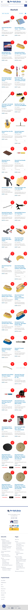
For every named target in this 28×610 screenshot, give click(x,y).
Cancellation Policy (20, 545)
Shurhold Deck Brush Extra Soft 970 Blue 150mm (7, 350)
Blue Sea (3, 590)
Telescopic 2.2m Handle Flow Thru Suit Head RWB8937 (7, 105)
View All (2, 599)
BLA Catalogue (5, 545)
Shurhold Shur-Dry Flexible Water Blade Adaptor (6, 239)
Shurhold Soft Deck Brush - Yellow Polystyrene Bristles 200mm (19, 297)
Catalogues (3, 539)
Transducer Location (6, 569)
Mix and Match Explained (7, 565)
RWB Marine (3, 582)
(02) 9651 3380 (14, 518)
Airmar (2, 558)
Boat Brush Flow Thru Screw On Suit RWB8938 (20, 105)
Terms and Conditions (20, 543)
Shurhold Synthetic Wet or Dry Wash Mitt (20, 188)
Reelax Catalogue (5, 540)
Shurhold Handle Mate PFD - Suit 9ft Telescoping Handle (20, 428)
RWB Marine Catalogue (7, 546)
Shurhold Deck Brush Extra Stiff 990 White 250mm (7, 79)
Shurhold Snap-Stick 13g (6, 28)
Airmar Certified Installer (21, 559)
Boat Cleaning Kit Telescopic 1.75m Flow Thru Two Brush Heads (20, 79)
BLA (2, 584)
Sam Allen (3, 580)
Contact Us (17, 552)
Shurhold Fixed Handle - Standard (20, 161)
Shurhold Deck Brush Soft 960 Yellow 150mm (7, 323)
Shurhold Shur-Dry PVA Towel (7, 132)
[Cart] (26, 2)
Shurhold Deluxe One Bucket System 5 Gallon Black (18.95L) (20, 402)
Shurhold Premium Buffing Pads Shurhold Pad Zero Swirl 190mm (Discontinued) (7, 486)
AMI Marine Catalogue (6, 542)
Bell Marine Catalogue (6, 543)
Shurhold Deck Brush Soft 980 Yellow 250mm (20, 53)
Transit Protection (20, 549)
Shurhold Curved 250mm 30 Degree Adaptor (7, 375)
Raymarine (3, 588)
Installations (3, 567)
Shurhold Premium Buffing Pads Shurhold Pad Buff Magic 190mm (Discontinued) (20, 486)
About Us (17, 539)
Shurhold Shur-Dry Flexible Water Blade (6, 53)
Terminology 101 (19, 566)
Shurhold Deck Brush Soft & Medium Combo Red (7, 428)
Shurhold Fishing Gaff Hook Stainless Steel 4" (7, 213)
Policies (16, 541)
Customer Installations (6, 568)
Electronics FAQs (18, 556)
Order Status (18, 544)
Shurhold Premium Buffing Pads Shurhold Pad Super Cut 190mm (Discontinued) (20, 456)
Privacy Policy (19, 547)
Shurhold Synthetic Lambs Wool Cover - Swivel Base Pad (19, 239)
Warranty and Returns (19, 571)
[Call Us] (4, 606)
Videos (17, 569)
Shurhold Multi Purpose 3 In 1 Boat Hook (20, 213)
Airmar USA (3, 592)
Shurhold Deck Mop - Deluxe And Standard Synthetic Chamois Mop (20, 267)
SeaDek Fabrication (5, 554)
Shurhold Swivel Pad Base (6, 266)
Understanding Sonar (20, 567)
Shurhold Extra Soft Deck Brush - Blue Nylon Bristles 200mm (20, 323)
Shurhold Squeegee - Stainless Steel (20, 132)
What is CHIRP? (19, 558)
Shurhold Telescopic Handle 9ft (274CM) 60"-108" (19, 376)
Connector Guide (5, 563)
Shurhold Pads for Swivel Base (6, 161)
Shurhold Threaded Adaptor (19, 349)
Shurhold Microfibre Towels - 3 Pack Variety (20, 28)
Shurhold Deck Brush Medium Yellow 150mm (7, 295)
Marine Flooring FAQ (6, 556)
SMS (17, 554)
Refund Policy (19, 548)
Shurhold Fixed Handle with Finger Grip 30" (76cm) (7, 402)
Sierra (2, 586)
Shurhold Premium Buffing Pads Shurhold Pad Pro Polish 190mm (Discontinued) (7, 456)
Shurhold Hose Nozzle (7, 187)
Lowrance (3, 597)
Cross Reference (5, 562)
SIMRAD (2, 595)
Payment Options (19, 553)
